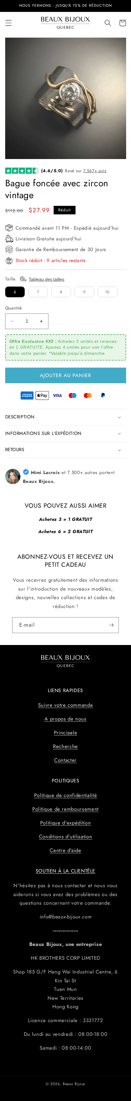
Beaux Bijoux (74, 1084)
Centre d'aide (65, 850)
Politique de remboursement (65, 809)
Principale (65, 732)
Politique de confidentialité (65, 795)
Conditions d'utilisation (65, 836)
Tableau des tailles (46, 279)
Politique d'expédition (65, 822)
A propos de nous (65, 718)
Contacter (65, 760)
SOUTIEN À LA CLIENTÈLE (65, 870)
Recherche (65, 746)
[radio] (15, 292)
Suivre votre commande (65, 705)
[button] (8, 23)
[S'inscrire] (111, 625)
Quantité (13, 308)
